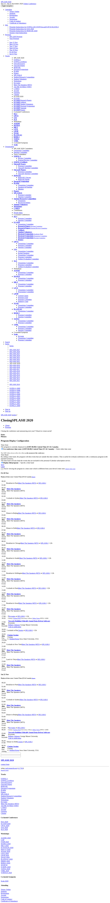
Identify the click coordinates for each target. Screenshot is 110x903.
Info (6, 25)
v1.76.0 (20, 768)
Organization (9, 147)
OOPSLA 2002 (14, 402)
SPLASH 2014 (14, 375)
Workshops (17, 81)
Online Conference (29, 4)
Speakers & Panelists (25, 187)
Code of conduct (15, 21)
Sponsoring (13, 19)
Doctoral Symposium (21, 69)
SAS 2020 (4, 827)
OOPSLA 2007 (14, 392)
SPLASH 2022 (14, 359)
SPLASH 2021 (14, 361)
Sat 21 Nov (13, 54)
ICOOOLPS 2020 (7, 848)
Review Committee (24, 158)
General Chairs (23, 296)
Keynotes (17, 83)
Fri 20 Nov (13, 52)
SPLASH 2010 (14, 384)
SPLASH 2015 (14, 373)
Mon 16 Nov (13, 44)
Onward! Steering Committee (28, 168)
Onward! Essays (19, 64)
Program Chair (23, 298)
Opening (17, 93)
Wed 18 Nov (13, 48)
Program (8, 35)
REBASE (17, 67)
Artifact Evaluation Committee (28, 259)
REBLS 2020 (5, 863)
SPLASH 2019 (14, 365)
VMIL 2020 (5, 871)
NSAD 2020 (5, 857)
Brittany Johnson (14, 625)
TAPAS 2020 (5, 869)
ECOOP (17, 98)
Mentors (21, 189)
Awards (12, 17)
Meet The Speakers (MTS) (23, 85)
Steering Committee (20, 152)
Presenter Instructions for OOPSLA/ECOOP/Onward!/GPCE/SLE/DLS (34, 27)
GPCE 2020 (5, 826)
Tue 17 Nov (13, 46)
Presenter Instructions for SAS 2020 (21, 29)
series (14, 415)
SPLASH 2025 (14, 354)
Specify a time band (27, 463)
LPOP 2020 (5, 855)
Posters (16, 73)
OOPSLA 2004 (14, 398)
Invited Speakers (23, 253)
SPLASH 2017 (14, 369)
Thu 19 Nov (13, 50)
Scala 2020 (4, 881)
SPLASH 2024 (14, 355)
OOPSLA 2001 (14, 404)
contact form (5, 764)
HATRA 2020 (6, 844)
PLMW (16, 71)
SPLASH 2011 (14, 381)
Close (3, 467)
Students (12, 13)
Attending (8, 10)
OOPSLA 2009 (14, 388)
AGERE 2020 (6, 838)
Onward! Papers (19, 65)
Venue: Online (14, 11)
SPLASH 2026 (14, 352)
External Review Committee (27, 160)
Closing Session (12, 635)
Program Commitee (24, 195)
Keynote (21, 336)
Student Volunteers (20, 79)
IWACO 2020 (5, 849)
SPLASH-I (42, 483)
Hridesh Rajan (14, 639)
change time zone (70, 469)
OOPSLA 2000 (14, 406)
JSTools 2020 (5, 851)
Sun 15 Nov (13, 42)
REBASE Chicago (24, 177)
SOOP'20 (4, 865)
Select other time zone (63, 449)
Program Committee (25, 166)
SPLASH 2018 (14, 367)
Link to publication (14, 627)
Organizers (21, 201)
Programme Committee (26, 292)
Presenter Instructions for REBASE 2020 (23, 31)
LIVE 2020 (5, 853)
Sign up (7, 411)
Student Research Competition (24, 77)
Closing (16, 94)
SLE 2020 (4, 829)
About (7, 425)
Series (11, 346)
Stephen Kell (17, 618)
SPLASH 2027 (14, 350)
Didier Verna (36, 618)
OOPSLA (17, 60)
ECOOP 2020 (5, 824)
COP (2, 840)
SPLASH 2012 (14, 379)
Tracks (7, 56)
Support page (5, 770)
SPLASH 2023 (14, 357)
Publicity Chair (23, 301)
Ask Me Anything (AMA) (23, 87)
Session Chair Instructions (18, 33)
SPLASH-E (18, 75)
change (33, 477)
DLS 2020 (4, 822)
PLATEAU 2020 (7, 859)
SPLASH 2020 (6, 415)
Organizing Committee (21, 150)
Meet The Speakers (14, 489)
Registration (13, 15)
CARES (16, 89)
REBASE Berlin (23, 179)
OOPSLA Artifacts (20, 62)
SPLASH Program (15, 37)
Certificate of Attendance (17, 23)
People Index (18, 213)
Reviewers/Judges (24, 203)
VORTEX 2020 (6, 873)
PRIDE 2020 (5, 861)
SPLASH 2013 (14, 377)
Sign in (7, 409)
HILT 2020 (5, 846)
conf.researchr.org (11, 768)
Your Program (14, 38)
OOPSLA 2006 (14, 394)
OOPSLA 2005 (14, 396)
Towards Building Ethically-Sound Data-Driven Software (29, 621)
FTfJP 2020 (5, 842)
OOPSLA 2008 (14, 390)
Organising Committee (25, 290)
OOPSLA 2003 (14, 400)
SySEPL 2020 (6, 867)
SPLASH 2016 (14, 371)
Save (2, 465)
